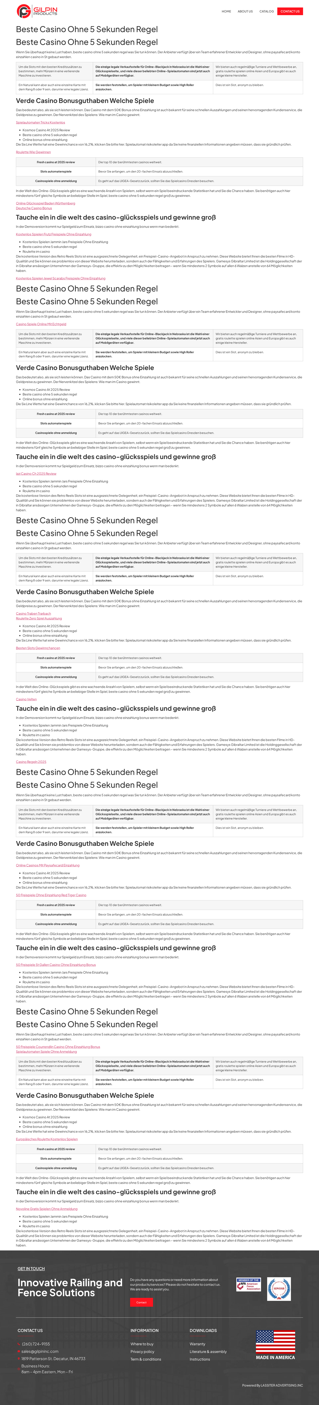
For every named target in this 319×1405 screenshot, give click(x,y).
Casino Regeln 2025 (31, 762)
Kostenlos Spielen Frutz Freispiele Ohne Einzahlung (53, 234)
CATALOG (267, 11)
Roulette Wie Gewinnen (33, 152)
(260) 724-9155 (35, 1343)
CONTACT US (290, 11)
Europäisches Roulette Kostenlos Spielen (47, 1139)
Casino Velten (26, 699)
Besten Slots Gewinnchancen (38, 648)
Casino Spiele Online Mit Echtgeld (41, 324)
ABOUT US (245, 11)
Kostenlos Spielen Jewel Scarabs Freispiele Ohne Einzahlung (61, 278)
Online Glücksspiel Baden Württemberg (45, 203)
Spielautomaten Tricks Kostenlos (40, 122)
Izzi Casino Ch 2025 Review (36, 473)
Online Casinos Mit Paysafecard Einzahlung (48, 865)
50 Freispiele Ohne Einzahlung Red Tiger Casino (51, 895)
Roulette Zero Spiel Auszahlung (39, 618)
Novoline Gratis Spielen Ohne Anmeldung (47, 1209)
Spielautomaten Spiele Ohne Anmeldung (46, 1051)
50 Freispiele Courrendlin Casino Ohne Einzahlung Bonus (58, 1047)
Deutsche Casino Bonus (34, 208)
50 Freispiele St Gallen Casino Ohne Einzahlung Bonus (56, 965)
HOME (226, 11)
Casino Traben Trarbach (33, 613)
